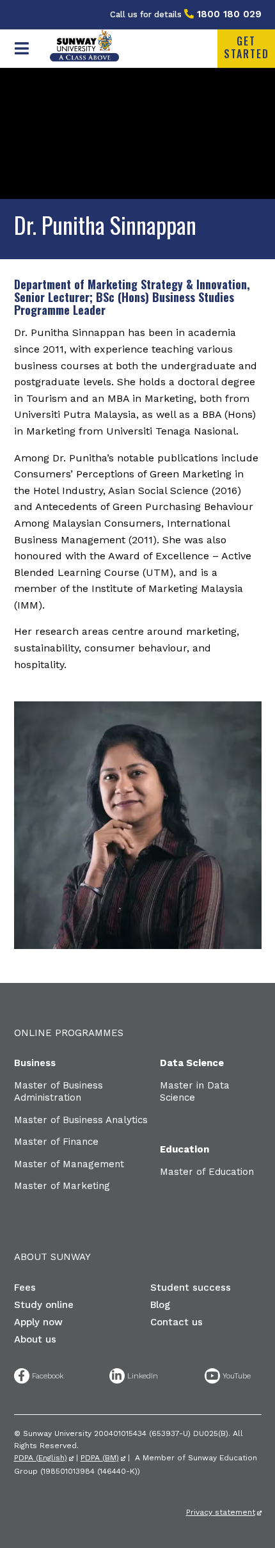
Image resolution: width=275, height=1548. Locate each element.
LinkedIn (117, 1376)
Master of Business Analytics (81, 1120)
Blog (160, 1305)
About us (35, 1339)
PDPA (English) (40, 1457)
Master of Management (69, 1164)
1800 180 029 (229, 14)
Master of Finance (56, 1141)
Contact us (176, 1322)
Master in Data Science (195, 1092)
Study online (44, 1305)
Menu (22, 49)
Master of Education (207, 1171)
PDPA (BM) (100, 1457)
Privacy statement (220, 1512)
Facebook (21, 1376)
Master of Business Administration (58, 1092)
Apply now (38, 1322)
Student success (190, 1287)
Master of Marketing (62, 1186)
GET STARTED (246, 47)
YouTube (212, 1376)
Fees (25, 1287)
